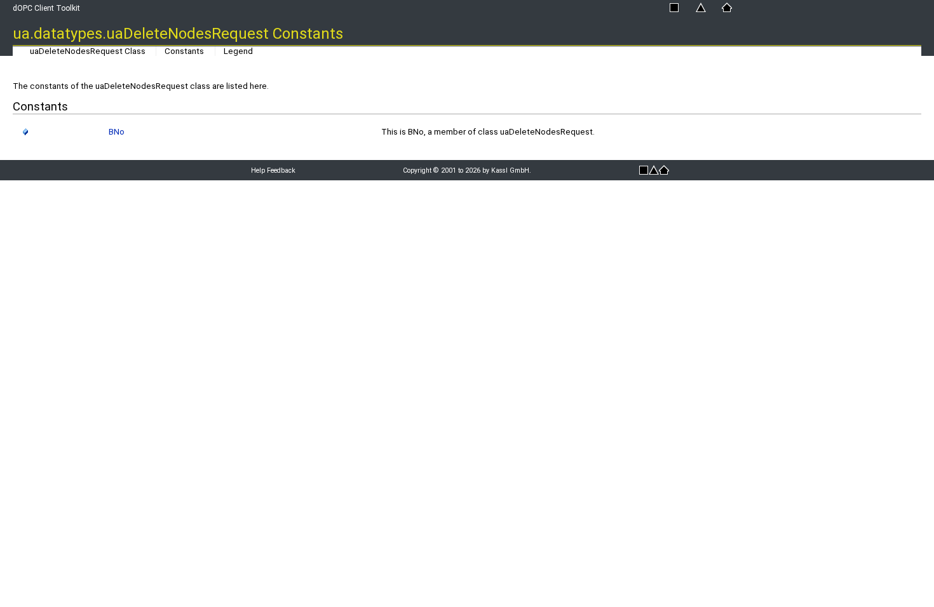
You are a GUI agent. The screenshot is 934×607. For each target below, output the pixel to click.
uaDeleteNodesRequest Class (88, 51)
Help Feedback (273, 170)
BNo (117, 132)
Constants (184, 51)
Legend (238, 51)
